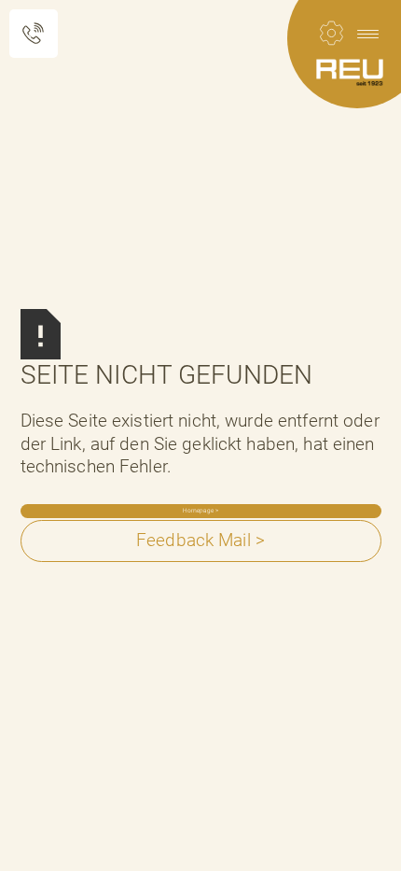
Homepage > (200, 510)
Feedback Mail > (200, 540)
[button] (367, 33)
